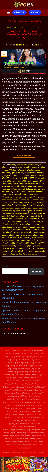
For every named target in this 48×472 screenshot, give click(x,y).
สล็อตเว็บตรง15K (8, 243)
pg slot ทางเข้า (15, 178)
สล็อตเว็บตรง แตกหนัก (21, 238)
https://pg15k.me (32, 359)
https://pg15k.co (32, 362)
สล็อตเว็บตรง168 (22, 243)
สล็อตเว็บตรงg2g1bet (25, 246)
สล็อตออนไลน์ (28, 28)
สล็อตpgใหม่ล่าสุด (8, 197)
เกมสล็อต (38, 28)
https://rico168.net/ (36, 387)
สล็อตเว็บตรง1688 (37, 243)
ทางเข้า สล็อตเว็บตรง (10, 183)
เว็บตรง (14, 251)
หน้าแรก (6, 453)
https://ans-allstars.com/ (14, 387)
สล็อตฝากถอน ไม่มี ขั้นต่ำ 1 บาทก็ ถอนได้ (17, 200)
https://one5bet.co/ (14, 393)
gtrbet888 (6, 172)
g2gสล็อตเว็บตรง (33, 170)
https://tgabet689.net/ (14, 435)
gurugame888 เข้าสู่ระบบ (33, 172)
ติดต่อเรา (41, 453)
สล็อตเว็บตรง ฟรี (36, 221)
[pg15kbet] (24, 4)
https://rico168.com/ (14, 390)
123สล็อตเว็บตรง (30, 167)
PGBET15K (33, 178)
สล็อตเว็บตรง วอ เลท (10, 227)
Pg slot (27, 175)
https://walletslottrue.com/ (17, 438)
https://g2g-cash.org (14, 356)
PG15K (9, 28)
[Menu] (8, 12)
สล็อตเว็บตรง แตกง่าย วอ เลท (16, 235)
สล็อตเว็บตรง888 (8, 246)
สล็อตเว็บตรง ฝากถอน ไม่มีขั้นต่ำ (17, 221)
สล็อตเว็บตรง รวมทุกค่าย (31, 224)
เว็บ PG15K (6, 251)
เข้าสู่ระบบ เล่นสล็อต (23, 248)
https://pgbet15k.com (32, 365)
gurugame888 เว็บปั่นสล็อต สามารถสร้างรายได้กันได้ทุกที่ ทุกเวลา (24, 34)
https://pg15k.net (14, 365)
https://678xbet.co (34, 383)
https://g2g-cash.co (34, 356)
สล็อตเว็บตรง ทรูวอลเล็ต (25, 210)
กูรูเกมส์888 (6, 181)
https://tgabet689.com (33, 432)
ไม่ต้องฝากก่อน (31, 254)
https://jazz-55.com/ (14, 414)
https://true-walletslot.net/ (30, 441)
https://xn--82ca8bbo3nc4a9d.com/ (26, 425)
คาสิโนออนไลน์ (18, 28)
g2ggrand (21, 170)
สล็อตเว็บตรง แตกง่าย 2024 (16, 232)
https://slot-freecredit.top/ (30, 446)
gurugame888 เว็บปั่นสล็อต (12, 175)
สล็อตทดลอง (21, 197)
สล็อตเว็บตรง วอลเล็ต (27, 227)
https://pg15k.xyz (16, 362)
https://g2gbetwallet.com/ (24, 420)
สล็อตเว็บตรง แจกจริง (21, 229)
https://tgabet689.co (35, 435)
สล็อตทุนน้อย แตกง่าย (35, 197)
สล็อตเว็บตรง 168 (25, 202)
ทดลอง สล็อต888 (19, 181)
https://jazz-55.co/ (32, 411)
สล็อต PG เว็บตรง (26, 189)
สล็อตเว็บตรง (38, 200)
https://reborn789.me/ (30, 399)
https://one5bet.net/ (33, 390)
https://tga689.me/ (13, 432)
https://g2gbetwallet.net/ (18, 423)
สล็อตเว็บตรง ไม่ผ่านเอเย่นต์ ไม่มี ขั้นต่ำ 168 (25, 240)
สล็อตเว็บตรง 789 (14, 205)
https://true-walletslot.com (31, 408)
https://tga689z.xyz (14, 353)
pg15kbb (38, 45)
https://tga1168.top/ (14, 380)
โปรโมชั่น (33, 453)
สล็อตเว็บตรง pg (8, 210)
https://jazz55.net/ (11, 402)
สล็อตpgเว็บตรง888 (30, 194)
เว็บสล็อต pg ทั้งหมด (26, 251)
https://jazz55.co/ (11, 417)
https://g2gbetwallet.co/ (14, 429)
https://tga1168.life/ (34, 380)
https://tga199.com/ (33, 393)
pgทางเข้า (41, 178)
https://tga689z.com (15, 350)
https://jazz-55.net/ (34, 414)
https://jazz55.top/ (15, 411)
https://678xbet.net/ (15, 383)
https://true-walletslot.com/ (18, 444)
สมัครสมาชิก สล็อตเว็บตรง (17, 186)
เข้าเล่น (25, 453)
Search (5, 266)
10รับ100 (19, 167)
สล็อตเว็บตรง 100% (9, 202)
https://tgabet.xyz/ (34, 374)
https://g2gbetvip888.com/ (32, 417)
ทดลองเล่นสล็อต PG (35, 181)
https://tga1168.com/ (14, 374)
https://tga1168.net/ (33, 377)
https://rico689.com (33, 353)
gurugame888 (17, 172)
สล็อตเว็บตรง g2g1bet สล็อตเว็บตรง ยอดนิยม (27, 208)
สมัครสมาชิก (16, 453)
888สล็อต (13, 170)
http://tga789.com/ (14, 377)
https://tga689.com (36, 429)
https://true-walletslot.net (18, 405)
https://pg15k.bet (16, 359)
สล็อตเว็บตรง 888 (29, 205)
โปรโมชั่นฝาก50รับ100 (17, 254)
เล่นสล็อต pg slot (38, 248)
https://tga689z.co (34, 350)
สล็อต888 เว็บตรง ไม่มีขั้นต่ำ (24, 192)
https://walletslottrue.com (33, 402)
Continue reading (24, 155)
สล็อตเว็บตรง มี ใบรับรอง (11, 224)
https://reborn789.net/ (18, 396)
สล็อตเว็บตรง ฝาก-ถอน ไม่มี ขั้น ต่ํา (29, 216)
